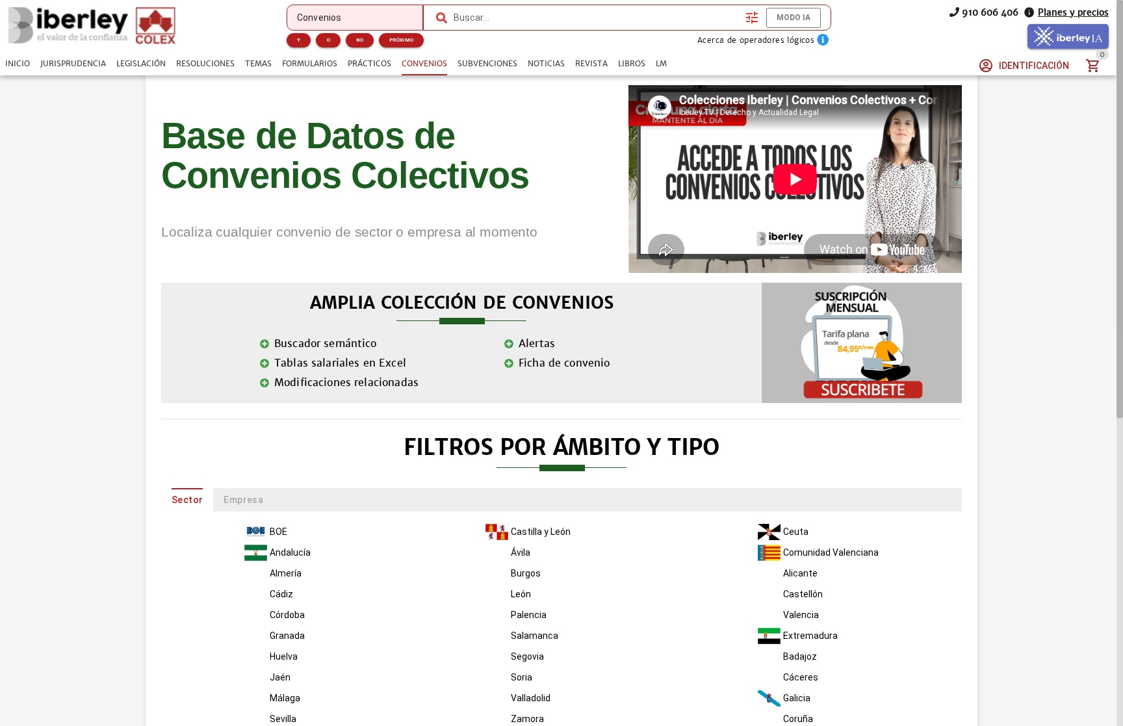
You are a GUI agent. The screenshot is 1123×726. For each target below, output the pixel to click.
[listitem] (281, 532)
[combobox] (597, 17)
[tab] (17, 63)
